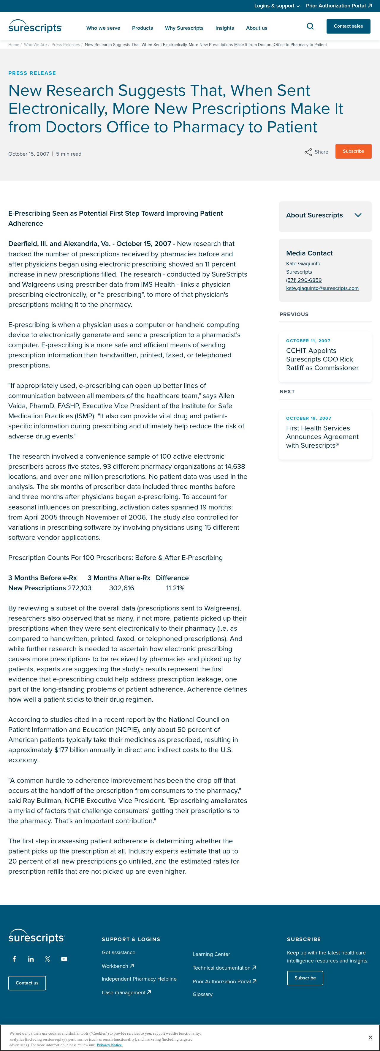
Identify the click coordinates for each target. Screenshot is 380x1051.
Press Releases (66, 45)
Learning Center (211, 954)
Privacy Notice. (110, 1045)
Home (13, 45)
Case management (123, 992)
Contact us (27, 982)
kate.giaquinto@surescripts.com (322, 288)
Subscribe (353, 151)
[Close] (370, 1037)
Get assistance (118, 952)
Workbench (115, 966)
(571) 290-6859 (304, 280)
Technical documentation (222, 967)
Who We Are (35, 45)
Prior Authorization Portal (336, 6)
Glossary (203, 994)
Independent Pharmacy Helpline (139, 979)
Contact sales (348, 26)
